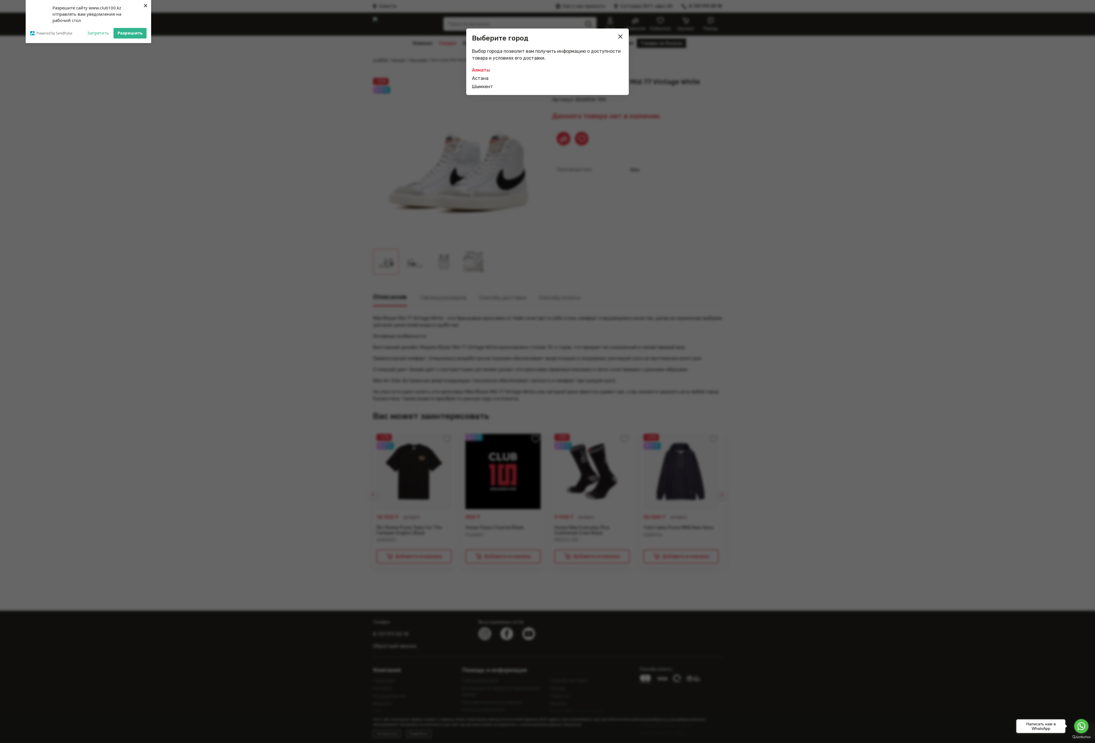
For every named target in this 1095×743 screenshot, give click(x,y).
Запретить (98, 33)
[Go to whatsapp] (1081, 726)
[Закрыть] (620, 36)
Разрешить (130, 33)
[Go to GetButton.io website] (1081, 737)
